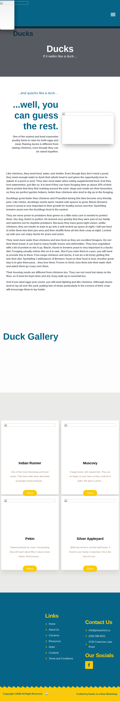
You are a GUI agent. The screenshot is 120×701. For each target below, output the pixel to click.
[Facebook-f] (89, 665)
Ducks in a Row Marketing (102, 694)
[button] (113, 14)
